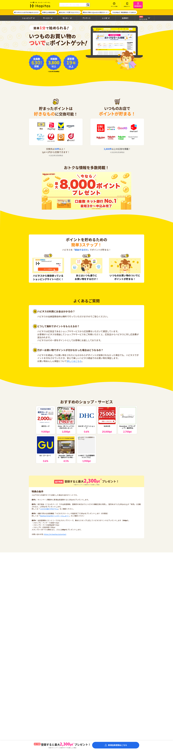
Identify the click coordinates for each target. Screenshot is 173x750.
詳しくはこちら (74, 361)
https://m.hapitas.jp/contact (55, 534)
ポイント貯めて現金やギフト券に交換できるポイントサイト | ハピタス (40, 5)
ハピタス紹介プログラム (49, 509)
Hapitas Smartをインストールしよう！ (54, 516)
